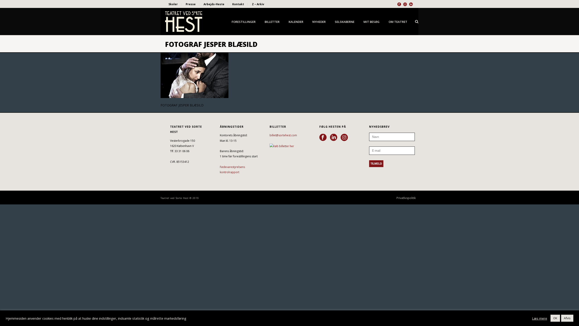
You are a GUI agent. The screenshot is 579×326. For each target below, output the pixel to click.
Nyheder (319, 22)
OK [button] (555, 318)
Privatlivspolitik (406, 198)
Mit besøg (371, 22)
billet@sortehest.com (283, 135)
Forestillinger (244, 22)
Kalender (296, 22)
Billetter (272, 22)
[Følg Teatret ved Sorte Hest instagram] (344, 137)
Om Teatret (398, 22)
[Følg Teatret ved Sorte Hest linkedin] (333, 137)
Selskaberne (344, 22)
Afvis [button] (567, 318)
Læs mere (539, 318)
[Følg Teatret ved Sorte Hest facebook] (323, 137)
